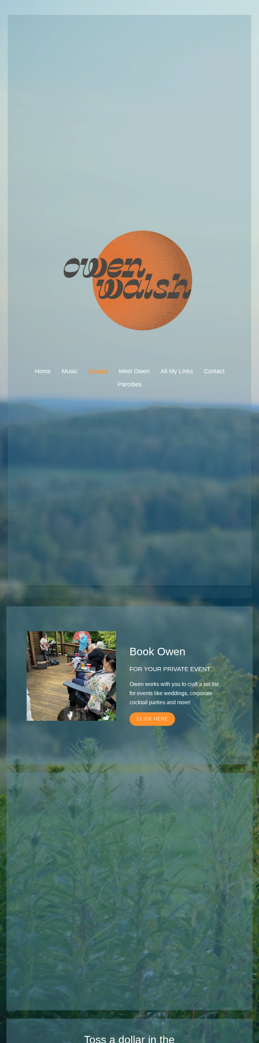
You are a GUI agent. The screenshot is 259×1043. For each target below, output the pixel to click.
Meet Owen (134, 371)
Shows (98, 371)
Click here (152, 718)
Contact (214, 371)
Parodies (130, 384)
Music (70, 371)
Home (43, 371)
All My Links (177, 371)
